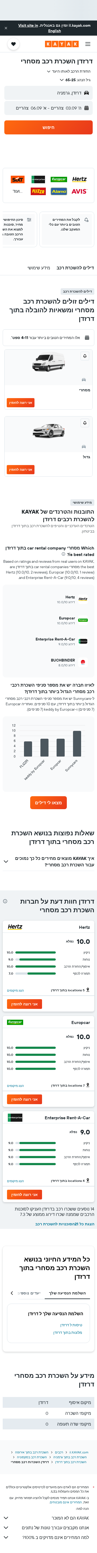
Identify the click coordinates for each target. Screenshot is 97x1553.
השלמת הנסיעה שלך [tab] (67, 1293)
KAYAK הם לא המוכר (70, 1518)
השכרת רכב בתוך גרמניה (70, 1457)
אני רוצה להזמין (20, 403)
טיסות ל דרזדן (71, 1325)
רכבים (59, 1452)
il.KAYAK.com (79, 1452)
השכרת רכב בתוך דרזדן (70, 1462)
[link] (48, 802)
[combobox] (68, 71)
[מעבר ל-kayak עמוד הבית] (62, 44)
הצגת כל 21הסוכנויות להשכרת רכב (64, 1224)
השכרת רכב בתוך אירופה (31, 1452)
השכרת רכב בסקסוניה (32, 1457)
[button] (6, 28)
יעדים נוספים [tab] (28, 1293)
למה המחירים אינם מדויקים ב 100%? (55, 1537)
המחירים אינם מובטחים (66, 1502)
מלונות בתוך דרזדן (67, 1332)
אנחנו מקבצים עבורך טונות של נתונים (55, 1527)
